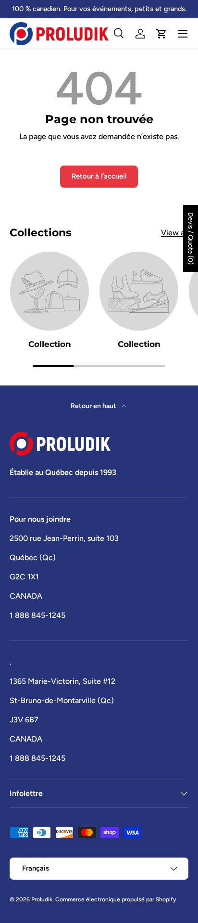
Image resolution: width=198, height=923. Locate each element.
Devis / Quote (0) (190, 238)
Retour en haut (94, 406)
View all (174, 232)
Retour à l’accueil (99, 176)
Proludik (41, 899)
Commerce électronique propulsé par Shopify (115, 899)
